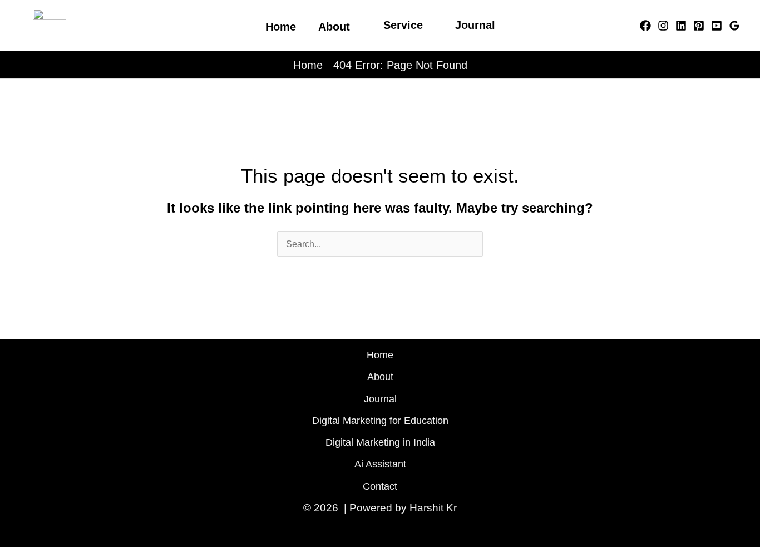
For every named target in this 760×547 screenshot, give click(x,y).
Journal (475, 25)
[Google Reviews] (734, 25)
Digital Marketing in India (380, 442)
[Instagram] (663, 25)
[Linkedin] (681, 25)
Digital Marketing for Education (380, 420)
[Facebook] (645, 25)
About (380, 376)
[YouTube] (716, 25)
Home (308, 65)
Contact (380, 486)
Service (403, 25)
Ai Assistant (380, 464)
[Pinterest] (699, 25)
